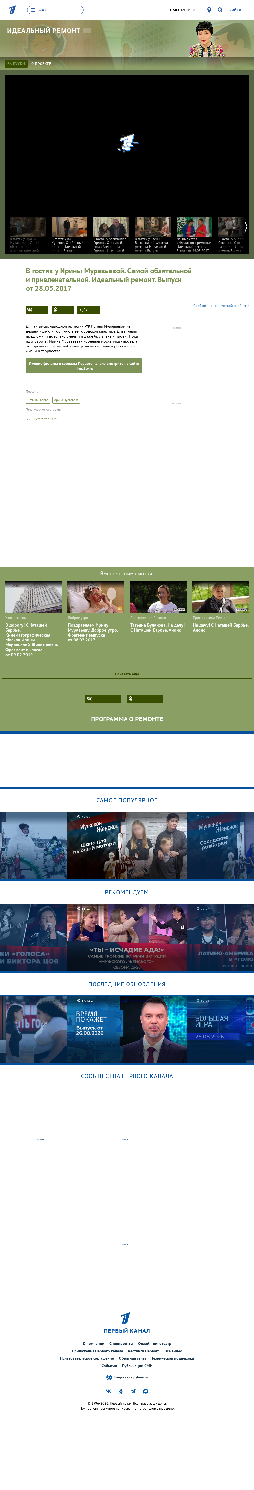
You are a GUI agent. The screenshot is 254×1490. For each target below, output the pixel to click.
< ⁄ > (83, 310)
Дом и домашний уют (42, 418)
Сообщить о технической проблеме (221, 305)
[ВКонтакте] (37, 310)
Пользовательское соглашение (87, 1358)
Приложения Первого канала (97, 1350)
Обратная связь (132, 1358)
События (109, 1365)
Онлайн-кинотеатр (154, 1343)
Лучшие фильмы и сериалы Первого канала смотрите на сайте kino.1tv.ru (84, 366)
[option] (28, 236)
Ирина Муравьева (66, 400)
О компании (93, 1343)
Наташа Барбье (37, 400)
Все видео (173, 1350)
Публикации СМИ (137, 1365)
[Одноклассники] (63, 310)
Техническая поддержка (172, 1358)
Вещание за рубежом (131, 1377)
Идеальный (44, 31)
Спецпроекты (121, 1343)
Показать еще (127, 673)
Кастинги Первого (144, 1350)
